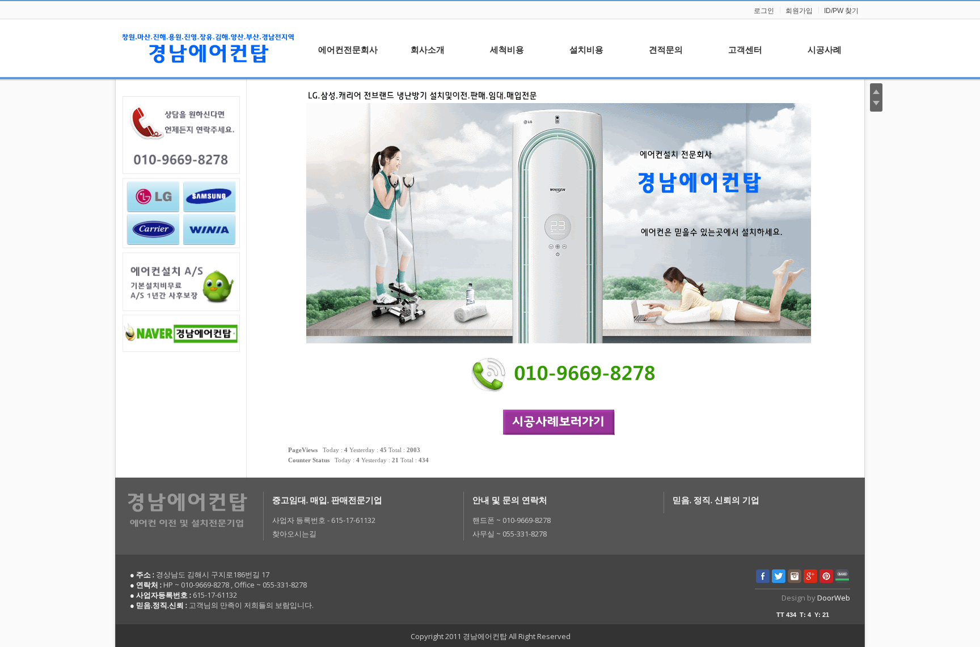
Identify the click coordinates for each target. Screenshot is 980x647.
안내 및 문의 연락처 (509, 499)
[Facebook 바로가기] (763, 580)
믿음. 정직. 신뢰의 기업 (716, 499)
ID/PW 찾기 (841, 11)
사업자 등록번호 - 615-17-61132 (323, 520)
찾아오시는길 (294, 534)
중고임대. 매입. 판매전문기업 (327, 499)
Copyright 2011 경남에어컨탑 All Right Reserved (491, 636)
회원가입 (799, 11)
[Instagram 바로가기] (794, 580)
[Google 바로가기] (810, 580)
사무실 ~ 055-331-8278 (509, 534)
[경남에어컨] (208, 48)
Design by (816, 598)
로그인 (764, 11)
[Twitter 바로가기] (778, 580)
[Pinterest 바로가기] (826, 580)
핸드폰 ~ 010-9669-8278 (511, 520)
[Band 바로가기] (842, 580)
